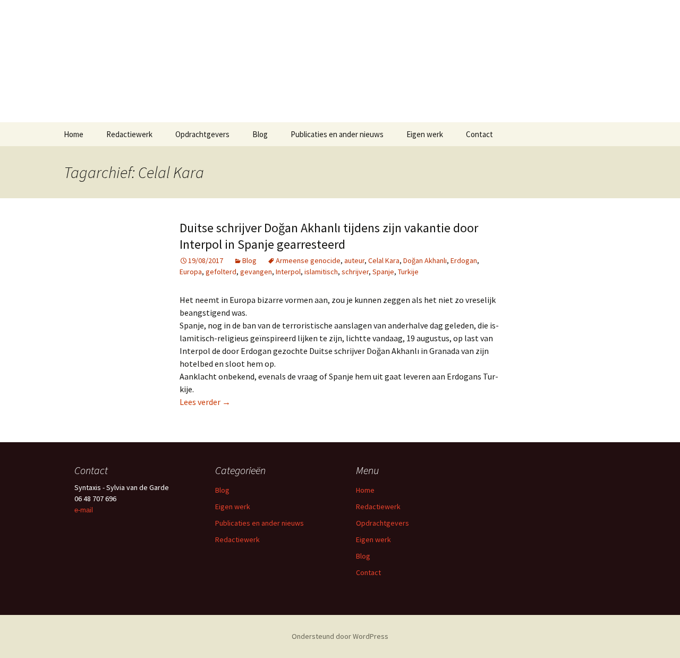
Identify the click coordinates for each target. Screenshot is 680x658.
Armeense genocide (308, 260)
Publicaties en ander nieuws (337, 134)
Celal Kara (384, 260)
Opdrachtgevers (202, 134)
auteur (354, 260)
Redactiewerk (129, 134)
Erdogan (463, 260)
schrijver (355, 271)
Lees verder (205, 402)
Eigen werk (424, 134)
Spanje (383, 271)
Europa (191, 271)
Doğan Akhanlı (425, 260)
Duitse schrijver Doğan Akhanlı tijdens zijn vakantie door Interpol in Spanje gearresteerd (329, 236)
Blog (260, 134)
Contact (479, 134)
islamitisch (321, 271)
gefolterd (221, 271)
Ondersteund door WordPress (340, 636)
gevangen (256, 271)
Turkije (408, 271)
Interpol (288, 271)
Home (73, 134)
